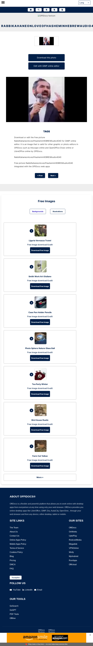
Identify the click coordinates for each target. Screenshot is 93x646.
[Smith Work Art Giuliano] (41, 272)
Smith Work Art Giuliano (40, 276)
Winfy (71, 552)
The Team (14, 528)
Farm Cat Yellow (40, 456)
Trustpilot (16, 578)
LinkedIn (28, 590)
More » (40, 477)
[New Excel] (54, 9)
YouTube (17, 590)
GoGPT (13, 610)
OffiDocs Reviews (41, 631)
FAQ (12, 569)
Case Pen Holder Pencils (40, 312)
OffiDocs (72, 528)
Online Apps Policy (18, 540)
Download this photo (46, 57)
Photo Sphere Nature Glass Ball (40, 348)
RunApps (73, 560)
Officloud (73, 564)
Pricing (13, 560)
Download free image (40, 250)
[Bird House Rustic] (41, 415)
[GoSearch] (39, 9)
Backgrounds (37, 211)
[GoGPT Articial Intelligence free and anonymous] (31, 9)
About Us (14, 532)
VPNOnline (74, 548)
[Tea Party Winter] (41, 379)
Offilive (13, 618)
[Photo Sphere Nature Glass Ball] (41, 343)
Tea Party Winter (40, 384)
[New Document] (46, 9)
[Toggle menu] (3, 3)
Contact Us (14, 536)
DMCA (13, 564)
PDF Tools (14, 614)
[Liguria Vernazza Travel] (41, 236)
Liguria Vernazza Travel (40, 240)
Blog (12, 556)
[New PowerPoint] (62, 9)
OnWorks (73, 532)
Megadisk (73, 544)
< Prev (40, 175)
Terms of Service (17, 548)
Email (39, 590)
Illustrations (58, 211)
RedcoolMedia (75, 540)
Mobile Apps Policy (18, 544)
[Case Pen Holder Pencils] (41, 307)
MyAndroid (73, 556)
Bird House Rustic (39, 420)
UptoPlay (73, 536)
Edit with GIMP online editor (46, 66)
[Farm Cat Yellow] (41, 451)
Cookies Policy (16, 552)
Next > (53, 175)
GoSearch (14, 606)
